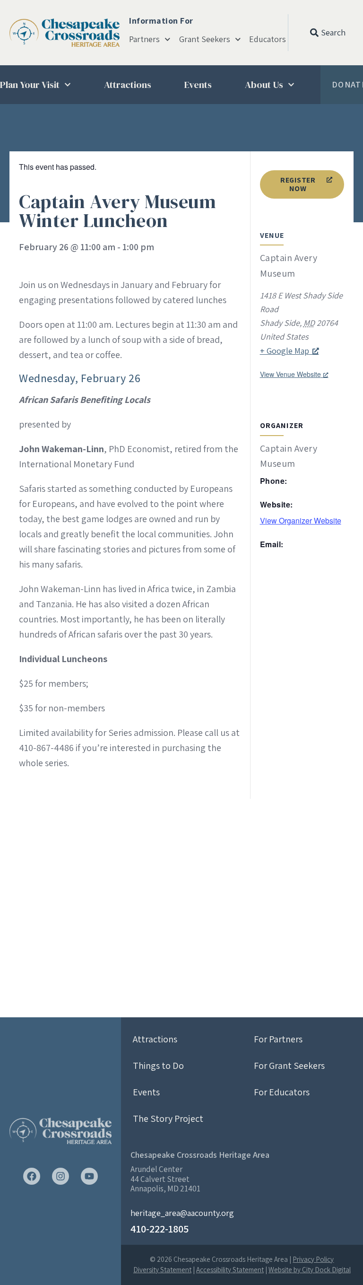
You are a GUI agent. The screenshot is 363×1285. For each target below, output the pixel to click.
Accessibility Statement (230, 1269)
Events (198, 84)
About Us (264, 84)
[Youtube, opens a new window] (89, 1176)
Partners (144, 39)
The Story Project (168, 1118)
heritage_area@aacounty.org (182, 1212)
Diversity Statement (162, 1269)
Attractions (127, 84)
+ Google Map (284, 350)
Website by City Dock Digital (309, 1269)
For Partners (278, 1039)
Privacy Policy (313, 1259)
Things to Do (158, 1065)
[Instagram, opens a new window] (60, 1176)
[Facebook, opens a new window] (31, 1176)
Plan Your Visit (30, 84)
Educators (267, 39)
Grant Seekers (204, 39)
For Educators (282, 1092)
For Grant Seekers (289, 1065)
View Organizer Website (300, 520)
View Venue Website (290, 374)
